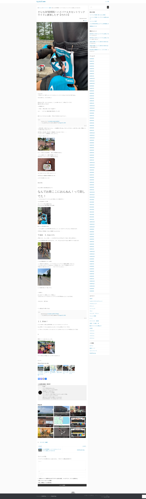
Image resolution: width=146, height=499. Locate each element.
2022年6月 (92, 177)
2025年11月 (92, 81)
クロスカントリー (93, 303)
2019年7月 (92, 263)
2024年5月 (92, 120)
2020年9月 (92, 229)
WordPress (44, 496)
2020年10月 (92, 226)
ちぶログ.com (107, 496)
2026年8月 (92, 58)
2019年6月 (92, 266)
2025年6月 (92, 90)
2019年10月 (92, 256)
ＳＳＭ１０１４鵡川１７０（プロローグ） (65, 372)
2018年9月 (92, 288)
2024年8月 (92, 113)
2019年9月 (92, 258)
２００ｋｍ (92, 330)
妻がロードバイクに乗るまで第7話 (59, 372)
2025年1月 (92, 103)
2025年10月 (92, 83)
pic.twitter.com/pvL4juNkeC (53, 121)
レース (91, 318)
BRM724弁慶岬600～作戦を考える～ (53, 372)
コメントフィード (93, 350)
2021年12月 (92, 192)
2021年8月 (92, 202)
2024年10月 (92, 110)
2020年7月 (92, 234)
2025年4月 (92, 95)
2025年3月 (92, 98)
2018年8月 (92, 291)
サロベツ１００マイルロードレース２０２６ (72, 372)
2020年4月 (92, 241)
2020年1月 (92, 249)
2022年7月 (92, 174)
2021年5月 (92, 209)
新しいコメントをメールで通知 (45, 480)
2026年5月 (92, 66)
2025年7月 (92, 88)
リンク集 (107, 1)
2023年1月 (92, 160)
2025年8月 (92, 85)
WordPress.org (93, 353)
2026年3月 (92, 71)
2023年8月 (92, 142)
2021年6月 (92, 207)
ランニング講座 (93, 315)
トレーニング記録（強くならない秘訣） (98, 14)
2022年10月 (92, 167)
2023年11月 (92, 135)
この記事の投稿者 (42, 384)
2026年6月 (92, 63)
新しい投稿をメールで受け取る (45, 482)
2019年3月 (92, 273)
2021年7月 (92, 204)
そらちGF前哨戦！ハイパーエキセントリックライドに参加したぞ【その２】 (40, 373)
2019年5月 (92, 268)
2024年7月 (92, 115)
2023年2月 (92, 157)
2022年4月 (92, 182)
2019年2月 (92, 276)
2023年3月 (92, 155)
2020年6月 (92, 236)
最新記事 (48, 384)
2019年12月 (92, 251)
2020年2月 (92, 246)
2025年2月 (92, 100)
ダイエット (92, 306)
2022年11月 (92, 165)
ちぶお (85, 20)
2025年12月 (92, 78)
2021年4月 (92, 212)
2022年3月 (92, 184)
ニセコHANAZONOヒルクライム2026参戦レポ (99, 23)
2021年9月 (92, 199)
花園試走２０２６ (93, 26)
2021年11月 (92, 194)
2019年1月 (92, 278)
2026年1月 (92, 76)
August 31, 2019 (62, 122)
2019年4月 (92, 271)
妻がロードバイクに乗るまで (96, 325)
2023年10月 (92, 137)
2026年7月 (92, 61)
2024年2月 (92, 127)
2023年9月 (92, 140)
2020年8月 (92, 231)
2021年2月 (92, 216)
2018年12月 (92, 281)
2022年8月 (92, 172)
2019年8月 (92, 261)
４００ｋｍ (92, 335)
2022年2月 (92, 187)
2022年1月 (92, 189)
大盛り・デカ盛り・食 (94, 323)
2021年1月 (92, 219)
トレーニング (92, 308)
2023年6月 (92, 147)
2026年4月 (92, 68)
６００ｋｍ (92, 338)
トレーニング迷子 (93, 21)
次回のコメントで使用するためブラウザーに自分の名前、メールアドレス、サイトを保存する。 (58, 478)
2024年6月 (92, 118)
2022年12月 (92, 162)
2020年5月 (92, 239)
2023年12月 (92, 132)
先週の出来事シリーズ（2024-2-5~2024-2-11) (99, 41)
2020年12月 (92, 221)
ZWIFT (91, 298)
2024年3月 (92, 125)
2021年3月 (92, 214)
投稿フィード (92, 348)
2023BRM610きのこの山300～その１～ (47, 372)
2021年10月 (92, 197)
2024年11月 (92, 108)
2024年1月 (92, 130)
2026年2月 (92, 73)
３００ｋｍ (92, 333)
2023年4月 (92, 152)
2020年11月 (92, 224)
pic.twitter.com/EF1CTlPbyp (53, 313)
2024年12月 (92, 105)
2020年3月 (92, 244)
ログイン (91, 345)
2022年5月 (92, 179)
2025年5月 (92, 93)
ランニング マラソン (94, 313)
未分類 (91, 328)
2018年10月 (92, 286)
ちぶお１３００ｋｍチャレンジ (96, 301)
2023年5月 (92, 150)
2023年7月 (92, 145)
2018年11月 (92, 283)
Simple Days (53, 496)
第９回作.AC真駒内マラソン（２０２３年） (99, 49)
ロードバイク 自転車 (44, 442)
